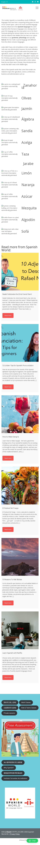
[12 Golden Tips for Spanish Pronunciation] (20, 343)
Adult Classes (26, 702)
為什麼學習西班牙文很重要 (13, 762)
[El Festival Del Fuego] (20, 485)
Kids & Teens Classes (28, 708)
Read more (7, 315)
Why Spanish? (9, 768)
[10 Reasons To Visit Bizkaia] (20, 557)
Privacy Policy (15, 834)
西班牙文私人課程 (10, 702)
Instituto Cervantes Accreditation (15, 778)
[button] (32, 841)
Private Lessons (9, 713)
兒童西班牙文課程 (10, 708)
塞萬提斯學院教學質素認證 (13, 773)
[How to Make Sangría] (20, 414)
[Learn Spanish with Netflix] (20, 630)
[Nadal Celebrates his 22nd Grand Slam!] (20, 271)
